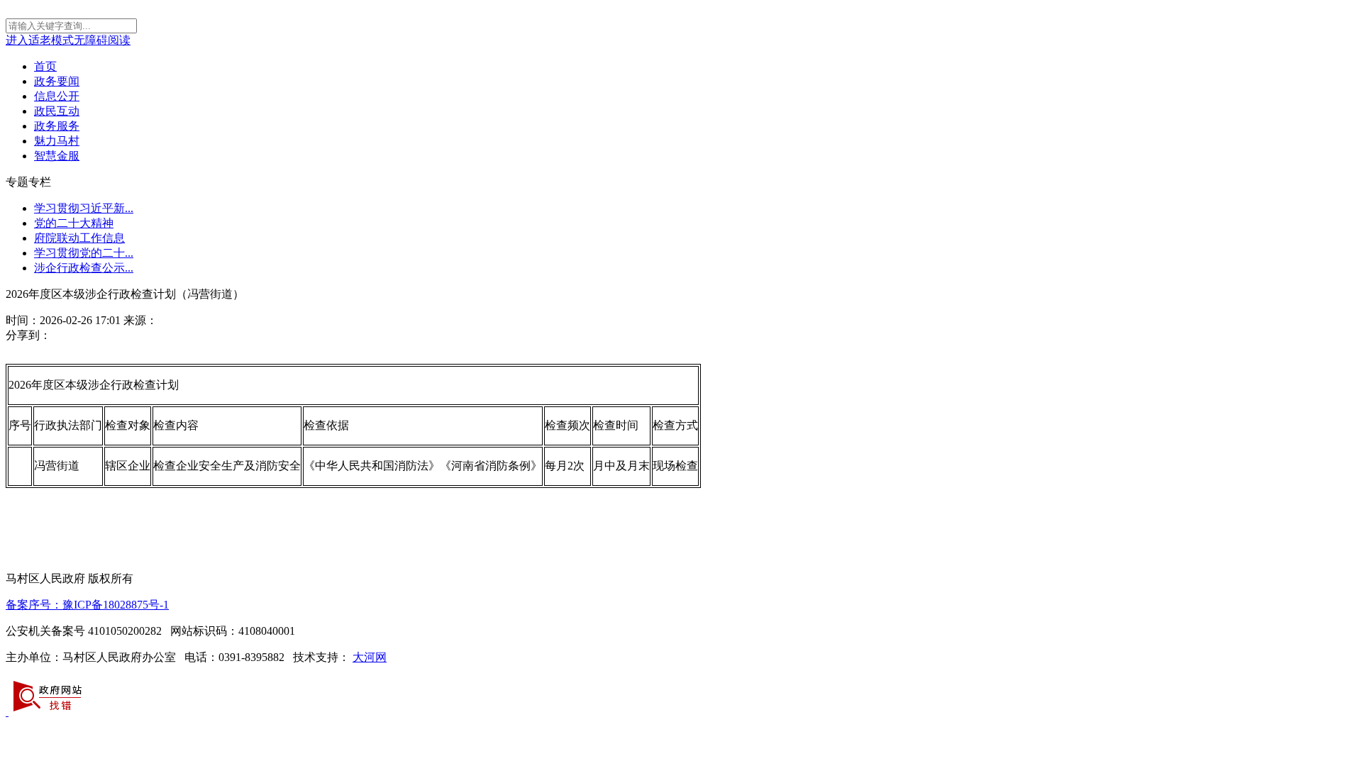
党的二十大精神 (74, 223)
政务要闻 (56, 81)
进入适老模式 (40, 40)
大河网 (370, 657)
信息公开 (56, 96)
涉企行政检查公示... (83, 268)
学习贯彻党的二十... (83, 253)
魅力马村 (56, 141)
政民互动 (56, 111)
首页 (45, 66)
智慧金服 (56, 156)
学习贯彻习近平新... (83, 208)
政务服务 (56, 126)
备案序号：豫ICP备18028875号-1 (87, 605)
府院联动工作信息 (79, 238)
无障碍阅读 (102, 40)
